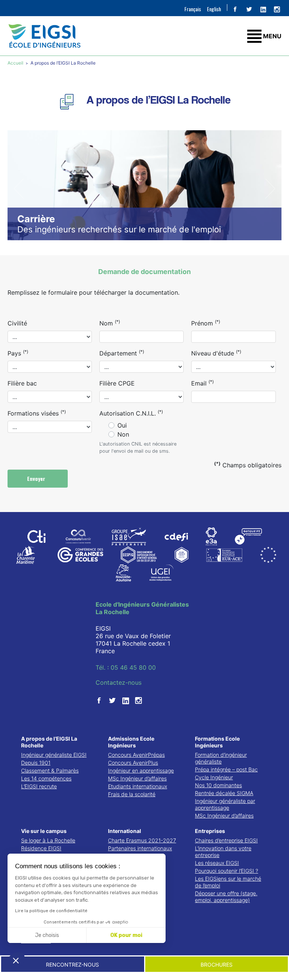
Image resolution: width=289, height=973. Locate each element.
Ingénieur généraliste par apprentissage (225, 804)
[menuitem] (192, 8)
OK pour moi (126, 935)
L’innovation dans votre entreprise (223, 851)
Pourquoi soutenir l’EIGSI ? (226, 871)
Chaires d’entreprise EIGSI (226, 840)
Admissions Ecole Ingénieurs (131, 742)
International (124, 831)
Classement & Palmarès (50, 770)
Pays (18, 353)
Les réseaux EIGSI (217, 863)
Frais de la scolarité (131, 794)
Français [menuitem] (192, 9)
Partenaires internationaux (140, 848)
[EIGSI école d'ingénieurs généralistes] (144, 36)
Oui (122, 425)
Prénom (205, 323)
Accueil (16, 63)
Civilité (17, 323)
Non (123, 434)
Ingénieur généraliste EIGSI (54, 755)
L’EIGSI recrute (39, 786)
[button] (16, 960)
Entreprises (210, 831)
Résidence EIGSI (41, 848)
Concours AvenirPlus (133, 762)
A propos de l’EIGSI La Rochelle (49, 742)
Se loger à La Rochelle (48, 840)
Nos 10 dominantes (218, 785)
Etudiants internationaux (137, 786)
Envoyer (37, 478)
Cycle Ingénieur (214, 777)
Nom (109, 323)
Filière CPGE (117, 383)
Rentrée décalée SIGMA (224, 793)
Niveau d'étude (216, 353)
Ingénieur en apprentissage (141, 770)
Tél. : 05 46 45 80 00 (126, 667)
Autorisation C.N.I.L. (131, 413)
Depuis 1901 (35, 762)
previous (19, 189)
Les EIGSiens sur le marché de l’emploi (228, 882)
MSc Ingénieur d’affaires (137, 778)
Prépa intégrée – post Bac (226, 769)
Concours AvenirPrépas (136, 755)
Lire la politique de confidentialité (51, 910)
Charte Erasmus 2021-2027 (142, 840)
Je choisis (47, 935)
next (270, 189)
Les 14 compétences (46, 778)
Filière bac (22, 383)
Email (202, 383)
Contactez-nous (118, 682)
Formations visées (37, 413)
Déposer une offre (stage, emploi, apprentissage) (226, 896)
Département (121, 353)
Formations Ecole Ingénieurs (217, 742)
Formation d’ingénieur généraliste (221, 758)
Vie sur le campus (44, 831)
